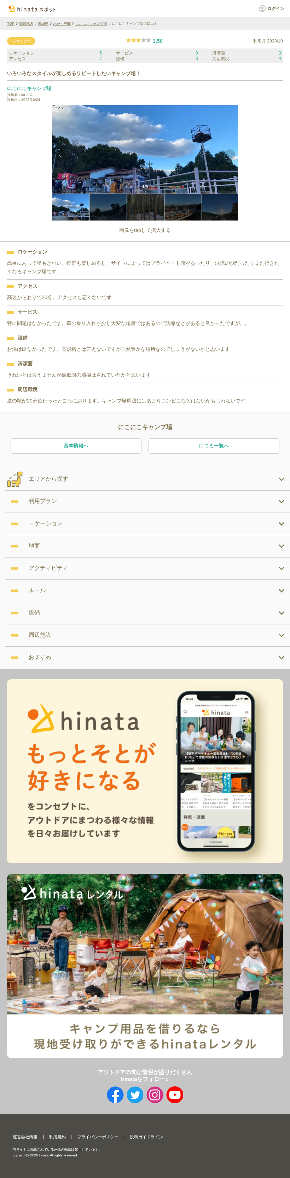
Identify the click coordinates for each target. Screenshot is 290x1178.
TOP (10, 23)
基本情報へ (76, 445)
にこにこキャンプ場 (91, 23)
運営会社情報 (25, 1137)
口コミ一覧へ (214, 445)
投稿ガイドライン (146, 1137)
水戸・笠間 (62, 23)
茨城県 (43, 23)
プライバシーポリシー (97, 1137)
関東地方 (26, 23)
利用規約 (57, 1137)
